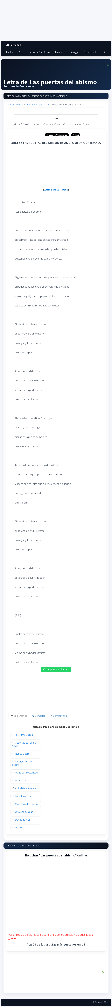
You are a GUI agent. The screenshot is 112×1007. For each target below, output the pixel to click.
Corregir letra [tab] (59, 715)
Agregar (75, 52)
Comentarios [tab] (20, 715)
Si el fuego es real (24, 734)
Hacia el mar (21, 780)
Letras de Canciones (39, 52)
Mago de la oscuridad (26, 772)
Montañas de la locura (26, 804)
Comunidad (90, 52)
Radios (9, 52)
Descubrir (60, 52)
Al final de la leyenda (25, 788)
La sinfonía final (23, 796)
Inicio (12, 104)
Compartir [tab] (39, 715)
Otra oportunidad (24, 811)
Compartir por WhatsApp (57, 669)
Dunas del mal (22, 819)
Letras (20, 104)
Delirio (18, 827)
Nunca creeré (22, 753)
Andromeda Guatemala (38, 104)
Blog (21, 52)
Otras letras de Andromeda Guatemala (56, 726)
